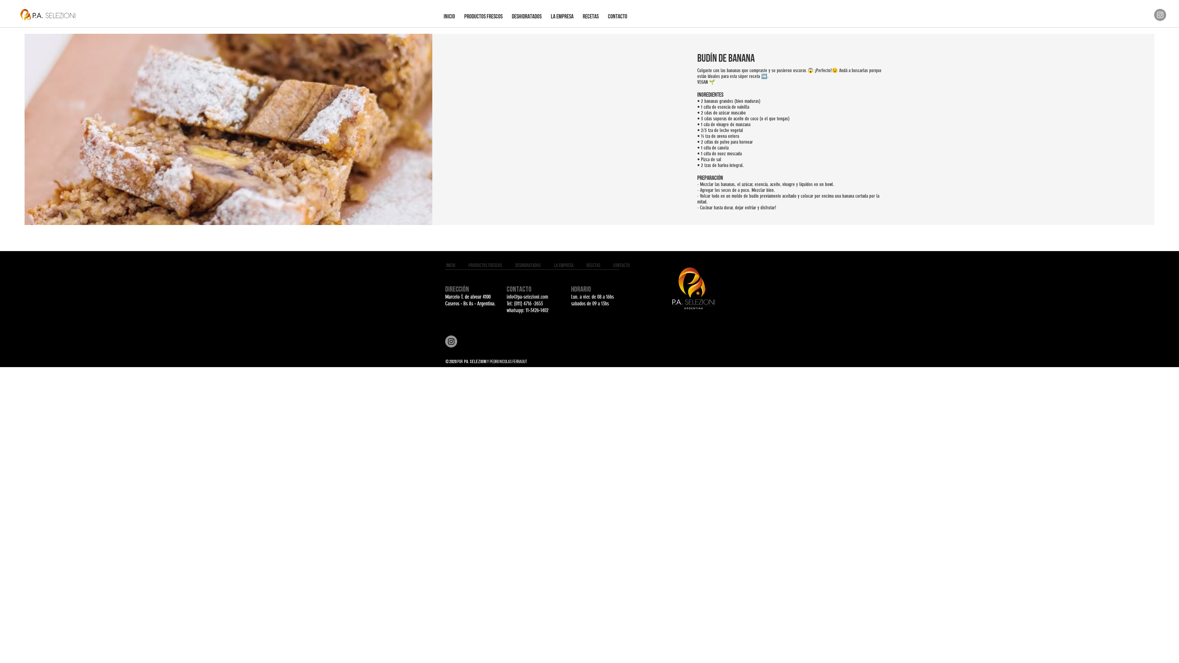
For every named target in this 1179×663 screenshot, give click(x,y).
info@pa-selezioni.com (527, 296)
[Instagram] (1160, 15)
